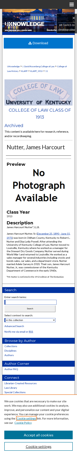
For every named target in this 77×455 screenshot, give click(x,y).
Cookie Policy (23, 422)
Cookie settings (26, 418)
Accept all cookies (38, 435)
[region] (38, 424)
